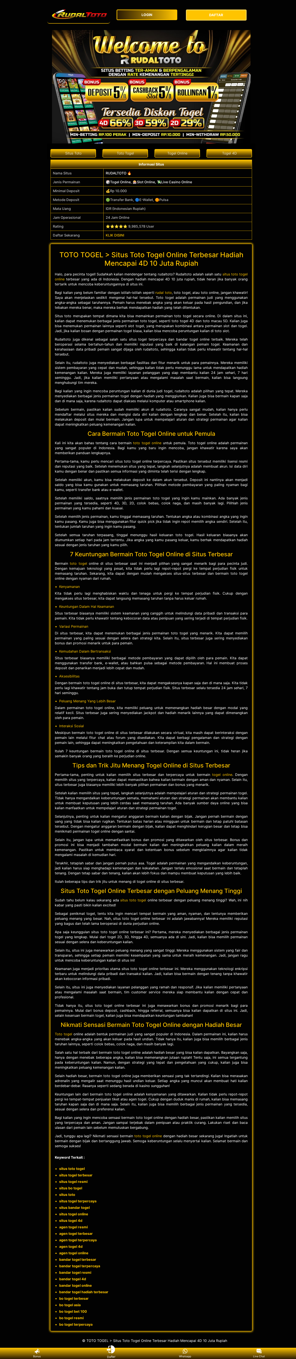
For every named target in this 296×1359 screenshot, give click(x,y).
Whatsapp (185, 1356)
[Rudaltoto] (78, 15)
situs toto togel (133, 900)
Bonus (37, 1356)
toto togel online (147, 443)
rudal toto (163, 292)
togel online (222, 774)
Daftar (111, 1356)
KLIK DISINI (115, 235)
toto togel (78, 563)
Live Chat (259, 1356)
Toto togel (63, 1034)
